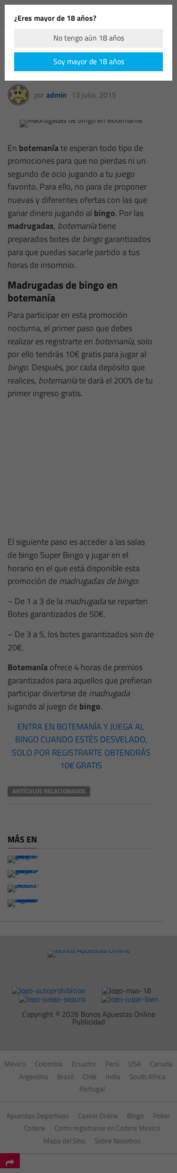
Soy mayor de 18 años (88, 61)
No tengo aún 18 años (88, 37)
